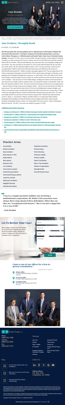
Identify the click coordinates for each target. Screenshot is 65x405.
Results (34, 342)
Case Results (9, 37)
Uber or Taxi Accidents (41, 163)
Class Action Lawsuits (10, 169)
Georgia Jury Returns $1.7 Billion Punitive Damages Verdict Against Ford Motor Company (32, 112)
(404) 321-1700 (7, 337)
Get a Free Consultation (15, 27)
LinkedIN (34, 365)
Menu (62, 2)
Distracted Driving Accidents (12, 175)
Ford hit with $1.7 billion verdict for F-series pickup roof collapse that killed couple (30, 114)
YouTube (53, 365)
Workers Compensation (41, 166)
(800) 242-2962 (52, 2)
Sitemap (35, 336)
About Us (35, 340)
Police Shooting (39, 152)
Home (3, 37)
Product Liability (39, 157)
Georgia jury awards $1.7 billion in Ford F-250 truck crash (22, 120)
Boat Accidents (8, 152)
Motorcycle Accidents (10, 180)
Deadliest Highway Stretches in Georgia (38, 351)
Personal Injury (39, 149)
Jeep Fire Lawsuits (9, 177)
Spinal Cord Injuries (40, 160)
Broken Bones (7, 157)
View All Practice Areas (41, 172)
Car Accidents (7, 166)
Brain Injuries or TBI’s (10, 155)
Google (48, 365)
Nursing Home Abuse (10, 186)
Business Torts (8, 163)
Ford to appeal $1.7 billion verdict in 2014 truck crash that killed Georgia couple (29, 122)
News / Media (36, 344)
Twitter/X (44, 365)
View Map (18, 274)
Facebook (39, 365)
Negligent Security (9, 183)
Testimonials (50, 342)
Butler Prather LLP (10, 2)
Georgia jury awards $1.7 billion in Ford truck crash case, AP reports (25, 117)
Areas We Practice (52, 340)
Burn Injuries (7, 160)
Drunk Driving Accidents (10, 172)
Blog (3, 360)
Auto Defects (7, 146)
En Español (35, 346)
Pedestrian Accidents (41, 146)
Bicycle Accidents (8, 149)
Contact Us (50, 344)
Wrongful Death (39, 169)
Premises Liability (40, 155)
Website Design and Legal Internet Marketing (26, 401)
